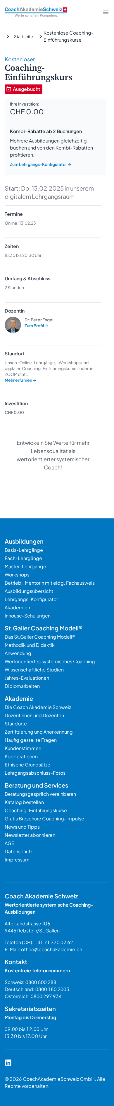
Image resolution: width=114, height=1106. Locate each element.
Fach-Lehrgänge (23, 558)
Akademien (17, 607)
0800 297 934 (46, 996)
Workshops (17, 574)
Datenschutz (18, 851)
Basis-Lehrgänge (24, 550)
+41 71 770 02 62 (53, 942)
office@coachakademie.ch (51, 949)
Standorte (16, 723)
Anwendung (18, 653)
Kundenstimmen (23, 748)
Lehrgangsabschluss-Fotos (35, 773)
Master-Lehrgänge (25, 566)
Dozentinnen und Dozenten (34, 715)
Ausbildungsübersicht (29, 591)
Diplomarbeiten (22, 686)
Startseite (23, 36)
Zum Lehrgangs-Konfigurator (40, 164)
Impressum (17, 859)
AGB (10, 843)
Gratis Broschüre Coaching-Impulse (44, 818)
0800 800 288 (40, 982)
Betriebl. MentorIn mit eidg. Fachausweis (50, 583)
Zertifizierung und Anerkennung (39, 732)
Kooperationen (21, 756)
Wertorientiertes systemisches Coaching (50, 661)
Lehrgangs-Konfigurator (31, 599)
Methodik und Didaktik (30, 645)
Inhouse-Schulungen (28, 616)
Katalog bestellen (24, 802)
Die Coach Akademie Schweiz (38, 707)
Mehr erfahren (21, 380)
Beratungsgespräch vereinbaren (40, 794)
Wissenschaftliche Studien (34, 669)
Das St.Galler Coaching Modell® (40, 637)
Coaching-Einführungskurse (36, 810)
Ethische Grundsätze (27, 764)
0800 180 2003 (52, 989)
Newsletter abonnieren (30, 835)
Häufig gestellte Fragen (31, 740)
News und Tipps (22, 827)
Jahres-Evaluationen (27, 678)
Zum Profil (36, 325)
